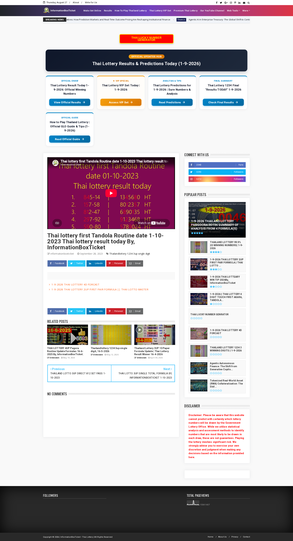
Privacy (234, 537)
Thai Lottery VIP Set (160, 10)
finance (151, 19)
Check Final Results (221, 102)
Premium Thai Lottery (186, 10)
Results (108, 10)
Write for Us (91, 2)
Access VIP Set (119, 102)
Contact (246, 537)
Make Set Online (92, 10)
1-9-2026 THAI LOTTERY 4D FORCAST (75, 284)
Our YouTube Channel (212, 10)
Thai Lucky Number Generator (146, 38)
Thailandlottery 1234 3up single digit (129, 253)
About (76, 2)
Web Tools (232, 10)
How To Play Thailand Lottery (131, 10)
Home (210, 537)
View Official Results (67, 102)
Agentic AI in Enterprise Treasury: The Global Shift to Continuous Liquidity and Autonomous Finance (211, 19)
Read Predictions (170, 102)
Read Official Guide (67, 139)
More (245, 10)
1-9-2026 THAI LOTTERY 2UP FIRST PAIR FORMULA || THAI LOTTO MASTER (100, 289)
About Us (222, 537)
